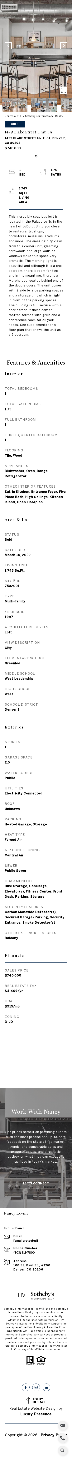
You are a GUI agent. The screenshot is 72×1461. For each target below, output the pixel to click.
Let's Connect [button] (36, 1183)
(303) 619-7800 (24, 1252)
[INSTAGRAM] (36, 1387)
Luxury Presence (36, 1414)
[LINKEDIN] (46, 1387)
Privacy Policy (54, 1435)
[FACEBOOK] (26, 1387)
